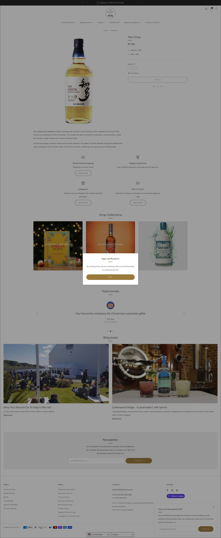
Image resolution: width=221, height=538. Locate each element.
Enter (110, 277)
